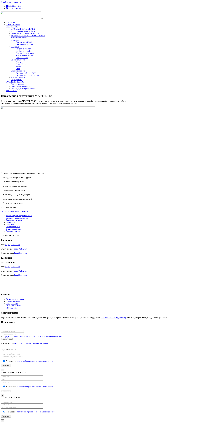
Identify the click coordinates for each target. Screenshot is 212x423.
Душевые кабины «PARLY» (27, 75)
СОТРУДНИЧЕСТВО (15, 82)
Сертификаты (16, 80)
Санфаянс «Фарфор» (24, 51)
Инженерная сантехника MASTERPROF (28, 36)
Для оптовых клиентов (20, 86)
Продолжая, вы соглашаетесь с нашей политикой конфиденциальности (34, 336)
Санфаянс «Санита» (24, 49)
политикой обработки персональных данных (35, 361)
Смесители (15, 40)
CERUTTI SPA (22, 58)
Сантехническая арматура (17, 218)
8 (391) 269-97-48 (12, 245)
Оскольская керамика (25, 53)
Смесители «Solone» (24, 44)
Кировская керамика (24, 55)
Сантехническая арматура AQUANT (26, 33)
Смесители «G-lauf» (24, 42)
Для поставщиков (18, 84)
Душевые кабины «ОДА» (26, 73)
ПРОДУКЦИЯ (12, 27)
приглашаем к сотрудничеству (113, 317)
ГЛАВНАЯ (10, 22)
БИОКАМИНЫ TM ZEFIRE (23, 29)
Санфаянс (15, 47)
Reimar (18, 62)
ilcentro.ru (18, 343)
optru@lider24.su (20, 249)
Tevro (18, 69)
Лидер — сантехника (15, 299)
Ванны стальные (18, 60)
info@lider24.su (14, 6)
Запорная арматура (19, 38)
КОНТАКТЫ (11, 91)
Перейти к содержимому (11, 2)
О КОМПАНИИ (13, 25)
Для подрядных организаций (23, 88)
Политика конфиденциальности (37, 343)
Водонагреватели (18, 77)
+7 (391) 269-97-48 (15, 8)
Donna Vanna (21, 64)
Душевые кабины (18, 71)
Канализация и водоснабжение (24, 31)
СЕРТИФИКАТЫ (13, 306)
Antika (18, 66)
